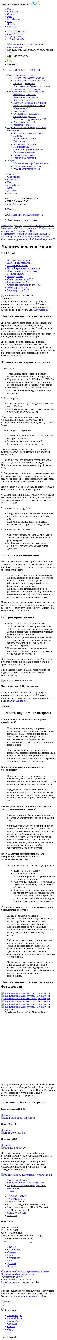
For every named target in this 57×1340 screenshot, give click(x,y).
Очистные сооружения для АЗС (30, 119)
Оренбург (12, 1323)
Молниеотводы (21, 146)
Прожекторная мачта (24, 155)
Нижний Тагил (15, 1318)
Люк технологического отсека (29, 105)
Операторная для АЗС (24, 116)
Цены (9, 16)
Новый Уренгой (16, 31)
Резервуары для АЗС (24, 122)
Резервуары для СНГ (24, 124)
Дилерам (11, 24)
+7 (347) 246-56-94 (15, 39)
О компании (13, 12)
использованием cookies (33, 1296)
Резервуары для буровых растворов (31, 86)
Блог (9, 21)
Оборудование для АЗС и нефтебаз (25, 91)
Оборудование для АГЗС (26, 113)
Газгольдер (19, 141)
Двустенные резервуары (25, 97)
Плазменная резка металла (27, 166)
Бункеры (17, 135)
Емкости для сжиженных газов (29, 80)
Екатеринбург (14, 1315)
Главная (10, 9)
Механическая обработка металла (30, 163)
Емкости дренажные (24, 83)
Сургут (11, 1329)
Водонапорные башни (24, 138)
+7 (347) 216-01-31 (15, 37)
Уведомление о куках (12, 1277)
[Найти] (37, 53)
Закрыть (6, 1302)
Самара (11, 1326)
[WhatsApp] (9, 61)
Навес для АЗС (21, 111)
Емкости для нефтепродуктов (28, 78)
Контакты (11, 26)
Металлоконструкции (24, 144)
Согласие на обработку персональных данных (25, 1271)
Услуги (11, 160)
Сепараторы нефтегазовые (27, 89)
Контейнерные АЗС (23, 100)
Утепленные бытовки (24, 158)
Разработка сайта (10, 1282)
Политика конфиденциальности (18, 1274)
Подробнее (7, 1115)
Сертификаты (13, 19)
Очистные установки (24, 152)
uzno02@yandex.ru (15, 34)
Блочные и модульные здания (28, 133)
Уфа (9, 1332)
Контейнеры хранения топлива (29, 102)
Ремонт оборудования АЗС (27, 169)
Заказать (13, 64)
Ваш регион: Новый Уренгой (15, 4)
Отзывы (10, 14)
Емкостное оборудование (20, 75)
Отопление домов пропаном (28, 149)
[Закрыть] (2, 1308)
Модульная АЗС (21, 108)
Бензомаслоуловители (24, 94)
